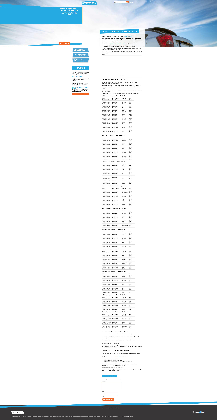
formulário (80, 416)
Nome (103, 391)
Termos (112, 408)
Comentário (104, 381)
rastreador (118, 356)
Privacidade (108, 408)
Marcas (103, 408)
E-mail (103, 393)
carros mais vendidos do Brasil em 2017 (118, 43)
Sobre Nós (117, 408)
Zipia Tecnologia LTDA (38, 416)
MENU (131, 2)
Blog (100, 408)
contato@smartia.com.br (129, 416)
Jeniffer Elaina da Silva (128, 36)
